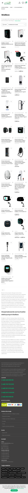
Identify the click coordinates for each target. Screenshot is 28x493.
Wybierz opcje (24, 30)
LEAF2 (10, 470)
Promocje (16, 63)
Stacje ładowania (4, 41)
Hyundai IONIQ (4, 470)
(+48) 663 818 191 (7, 397)
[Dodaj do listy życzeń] (12, 41)
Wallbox (9, 41)
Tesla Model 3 (18, 475)
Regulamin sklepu (6, 416)
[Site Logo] (7, 2)
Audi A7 (7, 468)
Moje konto (4, 432)
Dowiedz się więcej (11, 242)
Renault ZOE (4, 475)
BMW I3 (18, 468)
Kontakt (4, 421)
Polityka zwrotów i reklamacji (8, 418)
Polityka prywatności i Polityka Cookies (10, 413)
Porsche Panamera (21, 472)
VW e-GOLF (18, 477)
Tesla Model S (4, 477)
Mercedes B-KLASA (16, 470)
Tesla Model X (11, 477)
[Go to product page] (7, 34)
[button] (2, 3)
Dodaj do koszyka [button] (11, 30)
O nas (3, 423)
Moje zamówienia (6, 435)
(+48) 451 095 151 (7, 380)
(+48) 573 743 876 (7, 393)
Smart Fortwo (11, 475)
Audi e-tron (13, 468)
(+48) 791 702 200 (7, 384)
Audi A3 (3, 468)
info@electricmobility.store (7, 461)
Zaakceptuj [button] (14, 490)
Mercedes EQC (5, 472)
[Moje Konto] (19, 2)
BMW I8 (22, 468)
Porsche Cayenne (12, 472)
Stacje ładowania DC (11, 87)
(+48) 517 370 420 (7, 388)
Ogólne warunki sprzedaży (8, 426)
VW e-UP (23, 477)
